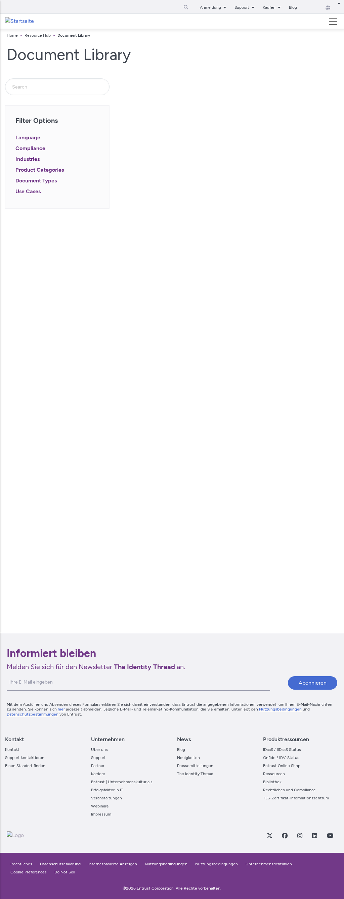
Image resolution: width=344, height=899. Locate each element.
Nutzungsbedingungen (280, 709)
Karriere (98, 773)
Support (98, 757)
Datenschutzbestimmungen (32, 714)
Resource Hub (38, 35)
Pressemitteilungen (195, 765)
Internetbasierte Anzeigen (112, 864)
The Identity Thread (195, 773)
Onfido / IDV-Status (281, 757)
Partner (97, 765)
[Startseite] (19, 21)
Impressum (101, 814)
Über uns (99, 749)
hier (61, 709)
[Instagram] (300, 835)
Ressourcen (274, 773)
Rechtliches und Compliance (289, 790)
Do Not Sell (64, 872)
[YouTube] (330, 835)
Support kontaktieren (24, 757)
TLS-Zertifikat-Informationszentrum (296, 798)
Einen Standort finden (25, 765)
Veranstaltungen (106, 798)
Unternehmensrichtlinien (269, 864)
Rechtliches (21, 864)
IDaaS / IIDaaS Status (282, 749)
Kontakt (12, 749)
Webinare (100, 806)
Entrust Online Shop (281, 765)
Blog (293, 7)
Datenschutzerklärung (60, 864)
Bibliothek (272, 782)
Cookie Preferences (28, 872)
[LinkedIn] (314, 835)
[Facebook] (284, 835)
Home (12, 35)
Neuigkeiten (188, 757)
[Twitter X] (269, 835)
